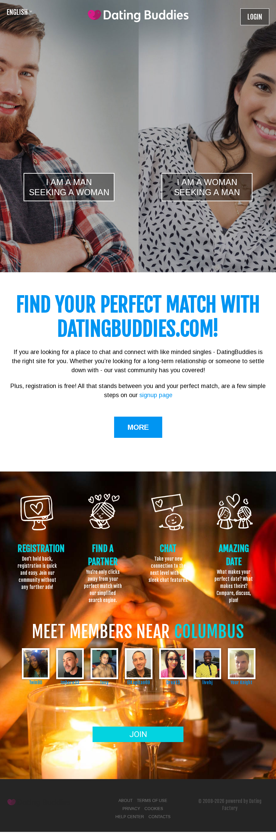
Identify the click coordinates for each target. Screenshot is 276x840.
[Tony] (104, 663)
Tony (104, 682)
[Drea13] (173, 663)
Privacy (131, 808)
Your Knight (241, 682)
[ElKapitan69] (138, 663)
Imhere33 (70, 682)
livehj (207, 682)
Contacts (159, 816)
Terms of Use (152, 800)
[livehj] (207, 663)
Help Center (129, 816)
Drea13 (173, 682)
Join (138, 734)
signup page (155, 395)
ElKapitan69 (138, 682)
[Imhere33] (70, 663)
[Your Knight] (241, 663)
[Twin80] (35, 663)
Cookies (153, 808)
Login (254, 17)
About (125, 800)
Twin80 (35, 682)
